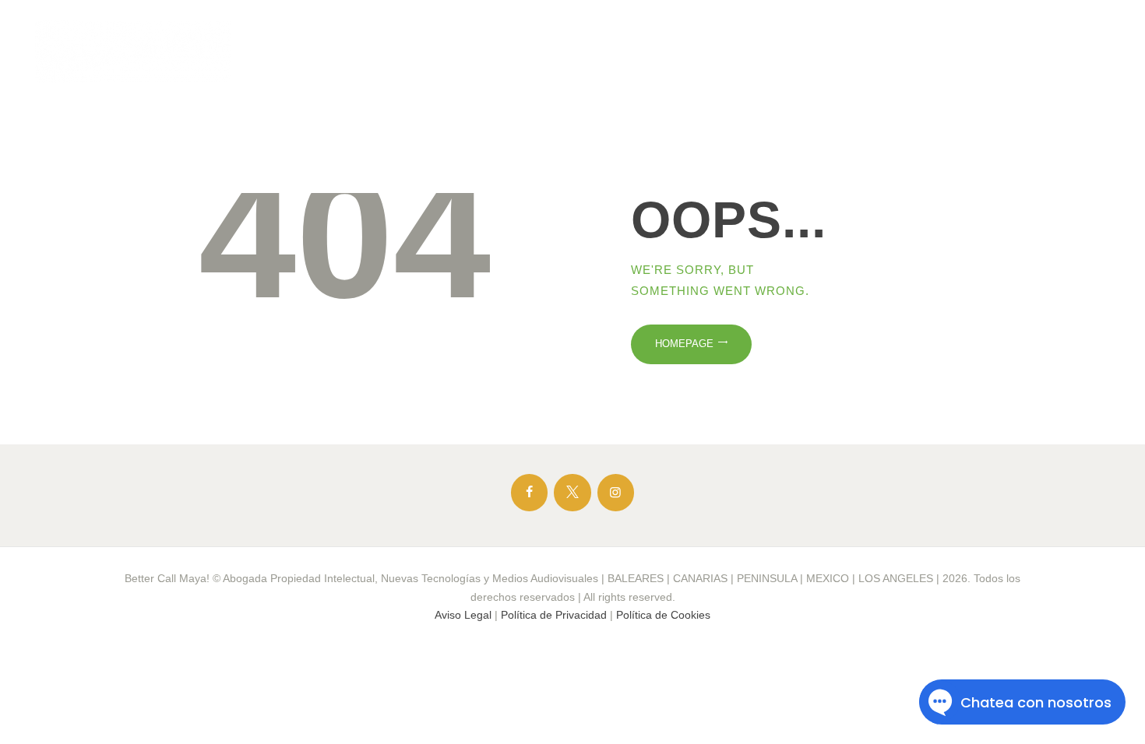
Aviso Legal (463, 615)
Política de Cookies (663, 615)
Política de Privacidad (554, 615)
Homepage (684, 343)
